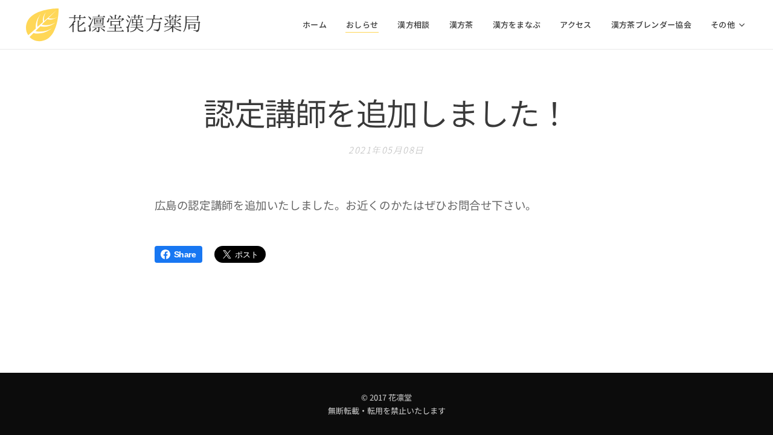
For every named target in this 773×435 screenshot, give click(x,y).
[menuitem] (318, 25)
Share (185, 254)
